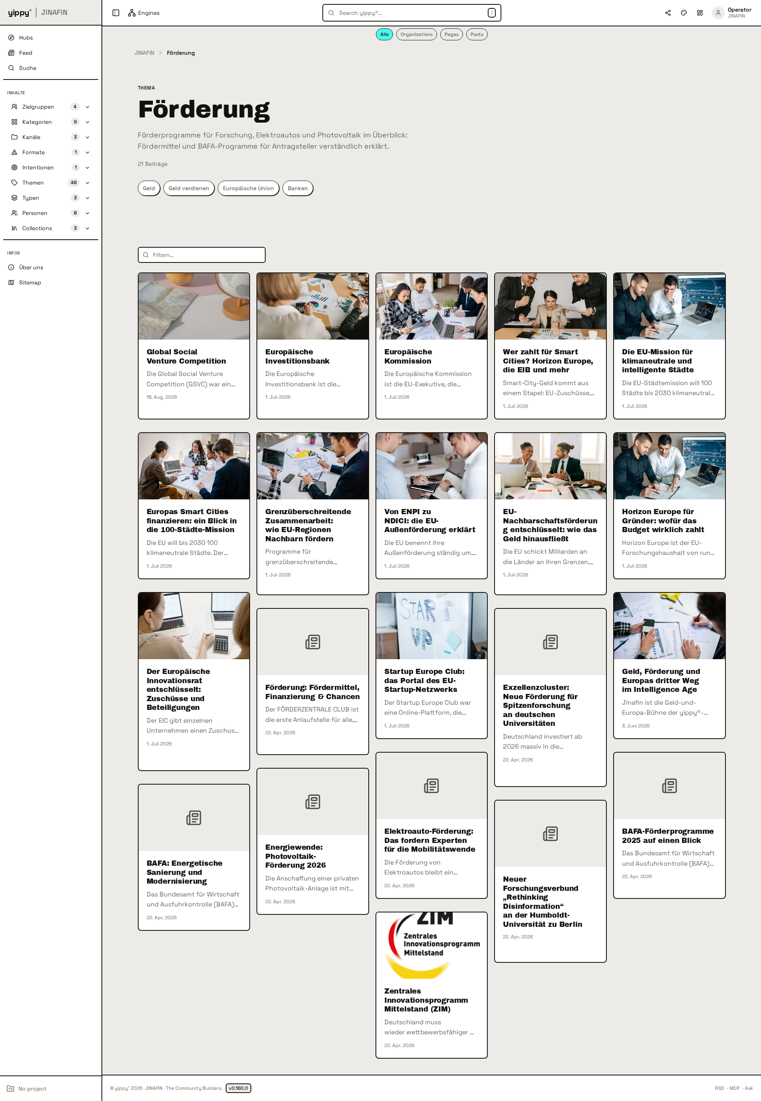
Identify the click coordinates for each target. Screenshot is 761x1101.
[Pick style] (684, 13)
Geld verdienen (189, 188)
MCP (734, 1088)
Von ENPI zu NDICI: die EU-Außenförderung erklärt (429, 521)
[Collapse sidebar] (116, 13)
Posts (477, 34)
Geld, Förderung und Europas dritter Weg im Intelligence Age (661, 681)
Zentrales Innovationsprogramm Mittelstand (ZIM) (426, 1000)
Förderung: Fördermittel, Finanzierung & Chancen (312, 692)
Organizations (417, 34)
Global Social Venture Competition (187, 356)
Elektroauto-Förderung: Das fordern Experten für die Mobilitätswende (429, 840)
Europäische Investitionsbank (297, 356)
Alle (384, 34)
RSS (719, 1088)
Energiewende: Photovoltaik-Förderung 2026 (295, 856)
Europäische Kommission (408, 356)
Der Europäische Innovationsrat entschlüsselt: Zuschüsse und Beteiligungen (178, 689)
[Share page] (668, 13)
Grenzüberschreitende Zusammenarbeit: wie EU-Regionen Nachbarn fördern (308, 525)
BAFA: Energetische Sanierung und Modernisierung (185, 872)
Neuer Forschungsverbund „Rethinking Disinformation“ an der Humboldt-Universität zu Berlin (542, 901)
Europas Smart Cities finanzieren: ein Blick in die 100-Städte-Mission (192, 521)
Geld (149, 188)
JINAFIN (144, 52)
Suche (27, 68)
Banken (298, 188)
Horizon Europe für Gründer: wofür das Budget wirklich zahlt (663, 521)
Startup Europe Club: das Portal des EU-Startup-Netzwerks (424, 681)
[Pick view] (700, 13)
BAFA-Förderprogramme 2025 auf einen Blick (668, 836)
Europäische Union (248, 188)
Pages (452, 34)
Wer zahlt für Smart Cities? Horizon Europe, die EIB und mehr (548, 361)
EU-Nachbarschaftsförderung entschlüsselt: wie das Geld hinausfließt (550, 525)
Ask (749, 1088)
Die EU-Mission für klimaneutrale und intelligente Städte (658, 361)
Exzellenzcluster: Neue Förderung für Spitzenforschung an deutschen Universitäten (540, 705)
